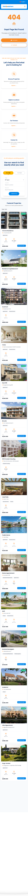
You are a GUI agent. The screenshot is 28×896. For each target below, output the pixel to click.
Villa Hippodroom (7, 725)
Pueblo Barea (6, 535)
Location (7, 182)
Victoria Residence (7, 231)
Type (6, 177)
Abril (3, 611)
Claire (4, 345)
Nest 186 (4, 383)
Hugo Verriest (6, 763)
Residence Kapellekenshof (10, 269)
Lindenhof (5, 687)
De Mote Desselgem (8, 649)
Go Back (15, 45)
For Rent (19, 173)
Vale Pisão (5, 497)
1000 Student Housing (8, 459)
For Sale (8, 173)
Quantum (5, 307)
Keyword (7, 187)
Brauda (4, 421)
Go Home (14, 40)
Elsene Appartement (8, 573)
